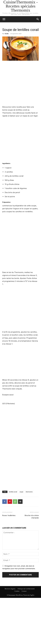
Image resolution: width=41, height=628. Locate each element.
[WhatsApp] (15, 501)
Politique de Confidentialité (26, 589)
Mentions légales (10, 589)
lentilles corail (13, 492)
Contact (24, 591)
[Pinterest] (10, 501)
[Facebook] (4, 501)
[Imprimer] (20, 501)
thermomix (29, 492)
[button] (38, 19)
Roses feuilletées (8, 515)
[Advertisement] (20, 84)
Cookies (16, 591)
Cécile (7, 33)
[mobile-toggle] (4, 19)
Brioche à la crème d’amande (32, 516)
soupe (21, 492)
